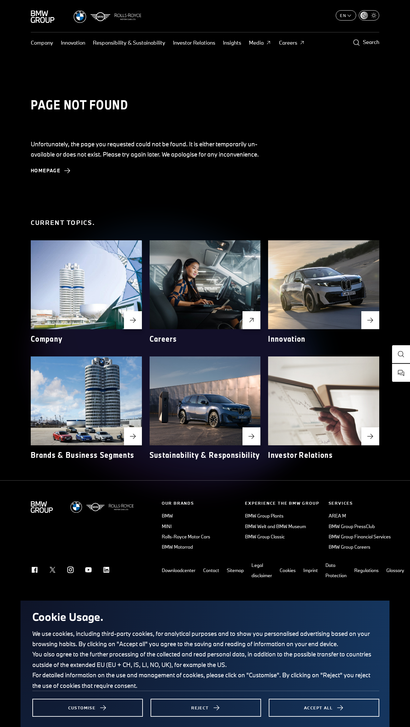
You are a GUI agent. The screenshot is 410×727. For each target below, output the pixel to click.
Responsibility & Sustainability (129, 42)
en (343, 15)
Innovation (73, 42)
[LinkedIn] (106, 570)
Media (256, 42)
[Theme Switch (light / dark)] (369, 15)
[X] (52, 570)
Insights (232, 42)
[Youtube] (88, 570)
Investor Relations (194, 42)
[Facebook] (34, 570)
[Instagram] (70, 570)
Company (42, 42)
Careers (288, 42)
